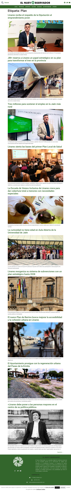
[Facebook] (65, 3)
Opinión (55, 6)
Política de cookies (49, 487)
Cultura (34, 6)
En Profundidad (47, 6)
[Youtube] (70, 3)
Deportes (27, 6)
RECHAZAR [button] (63, 487)
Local (16, 6)
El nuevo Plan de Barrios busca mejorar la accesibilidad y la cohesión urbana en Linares (35, 318)
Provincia (21, 6)
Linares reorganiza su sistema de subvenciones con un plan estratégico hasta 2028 (35, 272)
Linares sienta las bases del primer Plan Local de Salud (35, 146)
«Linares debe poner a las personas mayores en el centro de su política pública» (32, 405)
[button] (7, 3)
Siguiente (60, 452)
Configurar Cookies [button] (40, 489)
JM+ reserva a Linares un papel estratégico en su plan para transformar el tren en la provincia (34, 59)
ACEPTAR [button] (57, 487)
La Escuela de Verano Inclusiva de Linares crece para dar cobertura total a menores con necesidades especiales (34, 191)
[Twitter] (67, 3)
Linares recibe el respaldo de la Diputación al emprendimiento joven (30, 16)
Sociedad (39, 6)
